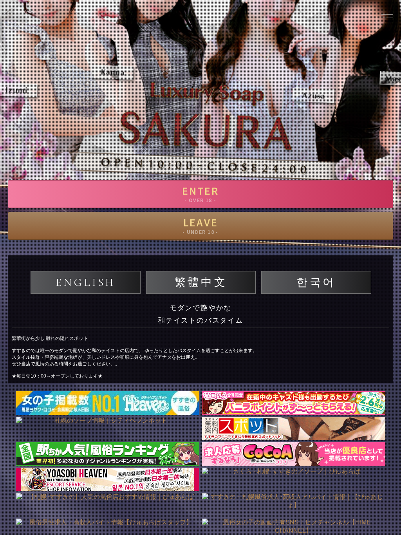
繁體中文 (201, 282)
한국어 (316, 282)
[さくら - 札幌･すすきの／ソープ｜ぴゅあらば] (293, 479)
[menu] (387, 17)
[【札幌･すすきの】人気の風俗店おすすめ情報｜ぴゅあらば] (107, 505)
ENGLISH (86, 282)
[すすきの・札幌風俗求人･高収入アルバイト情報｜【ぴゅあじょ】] (293, 505)
